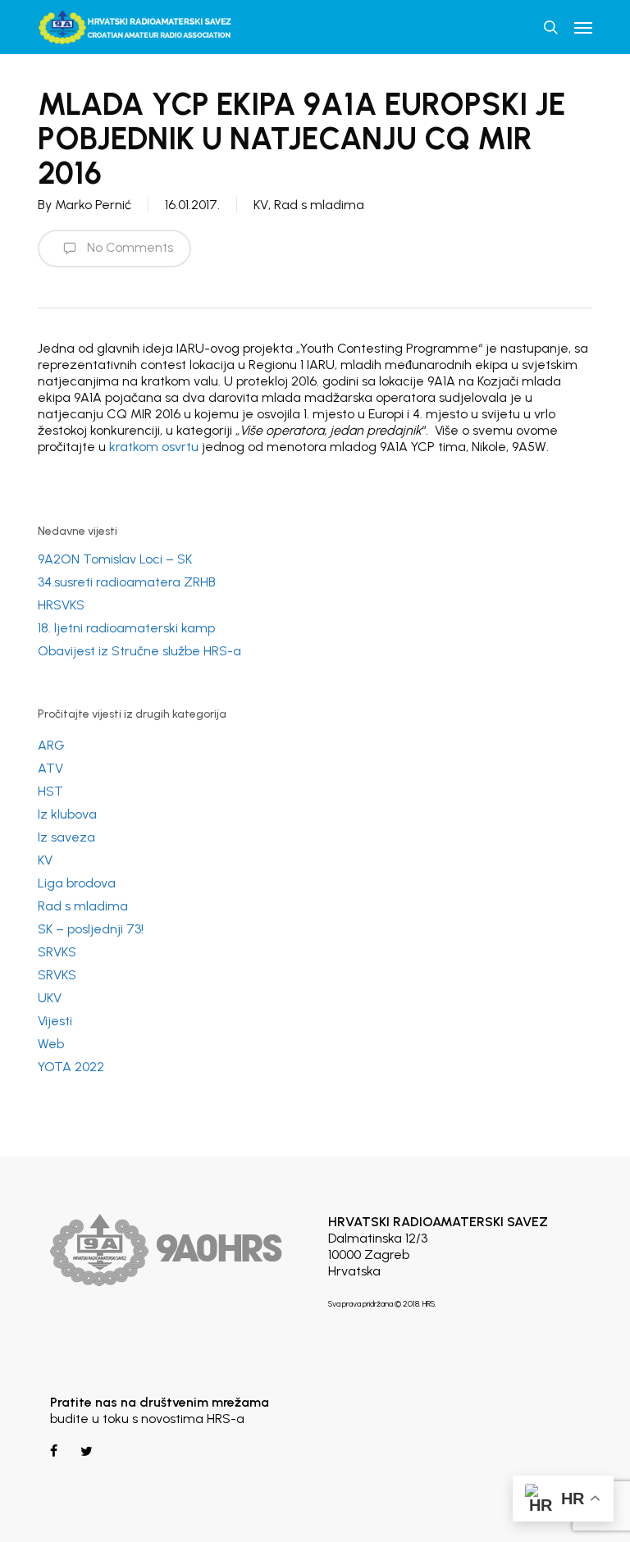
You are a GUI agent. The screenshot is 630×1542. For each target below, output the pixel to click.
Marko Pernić (93, 204)
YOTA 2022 (71, 1066)
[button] (583, 27)
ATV (50, 768)
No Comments (128, 247)
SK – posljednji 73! (91, 929)
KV (260, 204)
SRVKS (57, 952)
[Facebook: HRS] (55, 1451)
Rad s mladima (319, 204)
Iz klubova (67, 814)
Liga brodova (77, 883)
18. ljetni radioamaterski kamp (126, 628)
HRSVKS (61, 605)
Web (51, 1044)
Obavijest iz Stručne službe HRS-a (139, 651)
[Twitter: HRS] (85, 1451)
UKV (50, 998)
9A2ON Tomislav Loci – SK (115, 559)
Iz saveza (66, 837)
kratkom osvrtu (154, 446)
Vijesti (55, 1021)
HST (50, 791)
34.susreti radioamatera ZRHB (127, 582)
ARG (51, 745)
